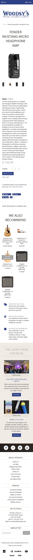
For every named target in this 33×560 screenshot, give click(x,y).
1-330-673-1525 (18, 519)
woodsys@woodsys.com (18, 521)
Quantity (4, 169)
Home (4, 24)
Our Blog (15, 464)
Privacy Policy (16, 476)
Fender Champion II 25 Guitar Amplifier (22, 266)
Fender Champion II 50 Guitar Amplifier (7, 292)
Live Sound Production (15, 497)
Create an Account (17, 187)
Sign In (8, 187)
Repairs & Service (15, 495)
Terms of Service (15, 474)
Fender (10, 99)
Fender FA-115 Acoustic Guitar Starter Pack (21, 241)
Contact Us (15, 471)
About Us (15, 462)
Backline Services (15, 502)
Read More (16, 394)
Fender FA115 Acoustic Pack (7, 265)
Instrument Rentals (15, 490)
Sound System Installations (15, 499)
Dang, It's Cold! (16, 419)
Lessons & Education (15, 492)
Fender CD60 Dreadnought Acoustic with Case (7, 241)
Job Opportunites (15, 479)
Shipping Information (15, 467)
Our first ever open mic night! (16, 380)
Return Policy (16, 469)
